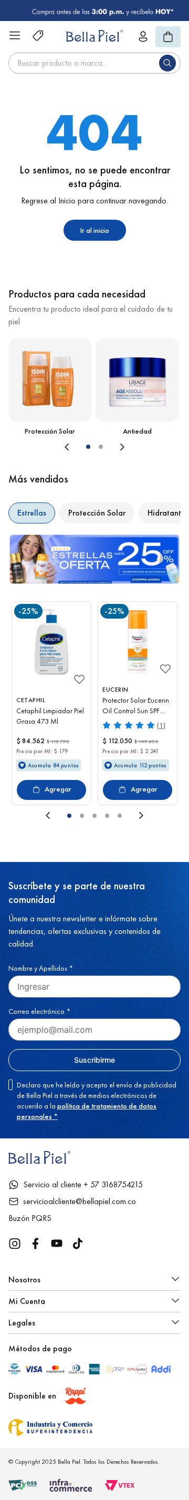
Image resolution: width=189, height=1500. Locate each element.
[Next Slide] (147, 446)
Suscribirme (94, 1059)
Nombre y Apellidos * (40, 968)
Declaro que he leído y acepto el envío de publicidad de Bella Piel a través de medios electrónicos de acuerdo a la (96, 1100)
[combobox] (94, 63)
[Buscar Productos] (169, 63)
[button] (88, 447)
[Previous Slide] (42, 446)
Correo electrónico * (39, 1011)
